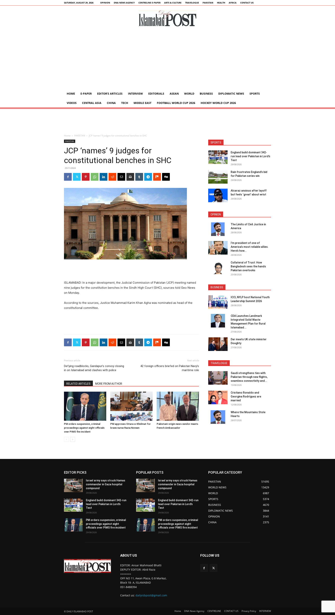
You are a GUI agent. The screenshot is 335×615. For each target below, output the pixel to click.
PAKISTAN (208, 2)
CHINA (111, 103)
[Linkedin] (103, 177)
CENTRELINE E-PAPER (149, 2)
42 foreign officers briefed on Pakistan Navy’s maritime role (169, 368)
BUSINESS (206, 93)
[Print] (130, 177)
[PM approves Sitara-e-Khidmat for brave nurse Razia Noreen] (131, 406)
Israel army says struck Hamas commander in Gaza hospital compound (105, 484)
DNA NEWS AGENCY (124, 2)
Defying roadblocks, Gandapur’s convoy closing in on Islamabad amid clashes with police (94, 368)
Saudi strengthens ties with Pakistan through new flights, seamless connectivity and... (249, 376)
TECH (124, 103)
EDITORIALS (156, 93)
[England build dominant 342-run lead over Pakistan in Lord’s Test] (218, 157)
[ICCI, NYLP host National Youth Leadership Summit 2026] (218, 302)
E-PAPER (86, 93)
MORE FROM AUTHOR (108, 383)
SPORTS (255, 93)
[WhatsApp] (94, 177)
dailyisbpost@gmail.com (151, 595)
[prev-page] (66, 439)
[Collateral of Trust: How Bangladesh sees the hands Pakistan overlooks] (218, 267)
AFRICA (233, 2)
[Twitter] (77, 177)
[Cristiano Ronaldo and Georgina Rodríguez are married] (218, 397)
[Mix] (157, 177)
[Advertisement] (167, 60)
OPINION (105, 2)
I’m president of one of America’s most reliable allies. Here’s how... (250, 246)
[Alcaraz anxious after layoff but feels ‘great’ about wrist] (218, 195)
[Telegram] (148, 177)
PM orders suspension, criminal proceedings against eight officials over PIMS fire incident (84, 427)
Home (71, 93)
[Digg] (166, 177)
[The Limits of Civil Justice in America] (218, 229)
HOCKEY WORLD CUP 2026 (218, 103)
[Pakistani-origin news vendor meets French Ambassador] (178, 406)
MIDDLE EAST (142, 103)
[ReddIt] (112, 177)
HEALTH (221, 2)
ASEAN (174, 93)
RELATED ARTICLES (78, 383)
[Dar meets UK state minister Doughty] (218, 344)
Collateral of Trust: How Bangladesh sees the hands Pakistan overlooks (248, 266)
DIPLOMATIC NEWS (231, 93)
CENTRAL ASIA (91, 103)
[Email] (121, 177)
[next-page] (72, 439)
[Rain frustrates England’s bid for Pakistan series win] (218, 177)
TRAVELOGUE (192, 2)
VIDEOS (72, 103)
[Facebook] (68, 177)
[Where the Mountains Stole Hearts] (218, 417)
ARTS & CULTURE (172, 2)
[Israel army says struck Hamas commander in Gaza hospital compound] (73, 485)
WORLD (189, 93)
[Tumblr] (139, 177)
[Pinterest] (86, 177)
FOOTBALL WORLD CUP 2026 (176, 103)
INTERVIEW (135, 93)
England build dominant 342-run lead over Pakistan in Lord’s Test (250, 156)
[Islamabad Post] (167, 18)
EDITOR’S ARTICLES (110, 93)
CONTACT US (247, 2)
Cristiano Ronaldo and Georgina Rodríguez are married (246, 396)
